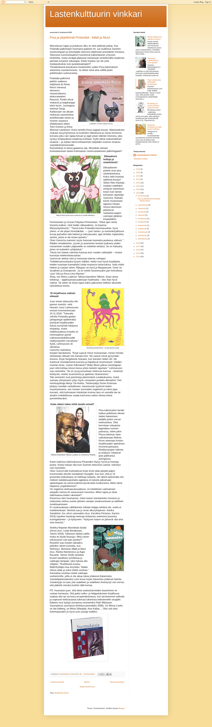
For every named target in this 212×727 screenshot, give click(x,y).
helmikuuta (142, 235)
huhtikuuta (142, 229)
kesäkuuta (142, 222)
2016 (138, 250)
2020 (138, 189)
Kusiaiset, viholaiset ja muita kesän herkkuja (154, 127)
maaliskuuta (143, 232)
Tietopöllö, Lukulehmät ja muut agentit (152, 60)
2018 (138, 243)
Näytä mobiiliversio (87, 687)
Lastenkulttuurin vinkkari (96, 14)
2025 (138, 173)
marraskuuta (143, 205)
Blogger (122, 708)
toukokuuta (142, 225)
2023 (138, 179)
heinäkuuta (142, 219)
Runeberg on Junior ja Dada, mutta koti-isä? (153, 106)
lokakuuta (142, 208)
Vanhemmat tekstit (117, 682)
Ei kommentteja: (89, 674)
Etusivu (87, 682)
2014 (138, 257)
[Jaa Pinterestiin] (110, 674)
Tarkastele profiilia (140, 159)
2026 (138, 169)
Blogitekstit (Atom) (62, 693)
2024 (138, 176)
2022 (138, 183)
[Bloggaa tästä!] (102, 674)
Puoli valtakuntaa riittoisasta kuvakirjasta (154, 82)
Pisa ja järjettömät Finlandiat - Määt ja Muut (80, 37)
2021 (138, 186)
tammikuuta (143, 239)
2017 (138, 246)
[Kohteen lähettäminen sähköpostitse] (99, 674)
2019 (138, 193)
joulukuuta (142, 196)
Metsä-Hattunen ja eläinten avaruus (154, 38)
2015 (138, 253)
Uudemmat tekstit (57, 682)
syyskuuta (142, 212)
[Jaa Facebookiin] (107, 674)
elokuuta (141, 215)
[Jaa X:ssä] (105, 674)
